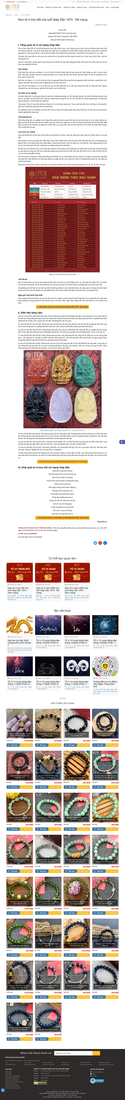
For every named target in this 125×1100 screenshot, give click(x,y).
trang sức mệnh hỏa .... (48, 1062)
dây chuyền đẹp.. (65, 1064)
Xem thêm (62, 698)
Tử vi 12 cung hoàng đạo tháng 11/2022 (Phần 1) (76, 682)
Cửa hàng (96, 1)
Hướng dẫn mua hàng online (13, 1088)
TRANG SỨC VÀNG (69, 7)
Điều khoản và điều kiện (11, 1080)
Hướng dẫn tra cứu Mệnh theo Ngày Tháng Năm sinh (105, 684)
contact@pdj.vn (22, 2)
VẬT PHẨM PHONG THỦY (96, 7)
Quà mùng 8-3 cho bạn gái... (86, 1064)
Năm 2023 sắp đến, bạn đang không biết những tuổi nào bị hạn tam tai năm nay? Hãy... (20, 650)
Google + (94, 1076)
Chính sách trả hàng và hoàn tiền (14, 1082)
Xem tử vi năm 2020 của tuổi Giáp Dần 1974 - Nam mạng (76, 590)
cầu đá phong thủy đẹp (104, 1062)
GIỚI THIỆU (40, 7)
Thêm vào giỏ (27, 745)
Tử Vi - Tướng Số (25, 15)
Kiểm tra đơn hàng (84, 1)
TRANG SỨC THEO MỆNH (12, 1076)
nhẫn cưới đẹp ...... (65, 1062)
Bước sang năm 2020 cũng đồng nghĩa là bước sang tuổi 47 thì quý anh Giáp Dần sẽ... (77, 597)
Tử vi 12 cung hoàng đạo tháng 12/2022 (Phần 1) (105, 641)
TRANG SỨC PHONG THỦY (53, 7)
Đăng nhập (106, 1)
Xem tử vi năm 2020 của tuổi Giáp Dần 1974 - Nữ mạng (47, 590)
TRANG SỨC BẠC (82, 7)
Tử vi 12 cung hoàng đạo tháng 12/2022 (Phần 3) (48, 641)
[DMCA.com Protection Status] (40, 1083)
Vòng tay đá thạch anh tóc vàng (106, 1064)
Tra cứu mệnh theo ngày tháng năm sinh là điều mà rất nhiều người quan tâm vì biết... (105, 691)
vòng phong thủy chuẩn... (30, 1064)
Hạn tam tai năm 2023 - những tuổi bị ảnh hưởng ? (19, 642)
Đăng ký (96, 1053)
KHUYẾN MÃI (115, 7)
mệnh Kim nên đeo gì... (10, 1064)
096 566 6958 (11, 2)
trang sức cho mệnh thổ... (49, 1064)
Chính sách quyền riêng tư (12, 1086)
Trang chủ (8, 15)
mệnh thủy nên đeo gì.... (85, 1062)
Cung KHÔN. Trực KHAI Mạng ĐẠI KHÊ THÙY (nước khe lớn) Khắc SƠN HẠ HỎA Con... (20, 597)
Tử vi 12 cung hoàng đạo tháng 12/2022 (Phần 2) (76, 641)
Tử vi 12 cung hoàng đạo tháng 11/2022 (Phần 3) (19, 682)
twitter (94, 1074)
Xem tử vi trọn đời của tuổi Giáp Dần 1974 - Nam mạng (18, 590)
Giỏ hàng (116, 1)
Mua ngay (14, 745)
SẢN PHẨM (8, 1074)
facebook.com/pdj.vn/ (98, 1072)
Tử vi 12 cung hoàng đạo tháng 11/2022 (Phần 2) (48, 682)
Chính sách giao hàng (11, 1084)
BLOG (107, 7)
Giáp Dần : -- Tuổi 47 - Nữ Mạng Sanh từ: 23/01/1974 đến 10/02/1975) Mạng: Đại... (48, 597)
